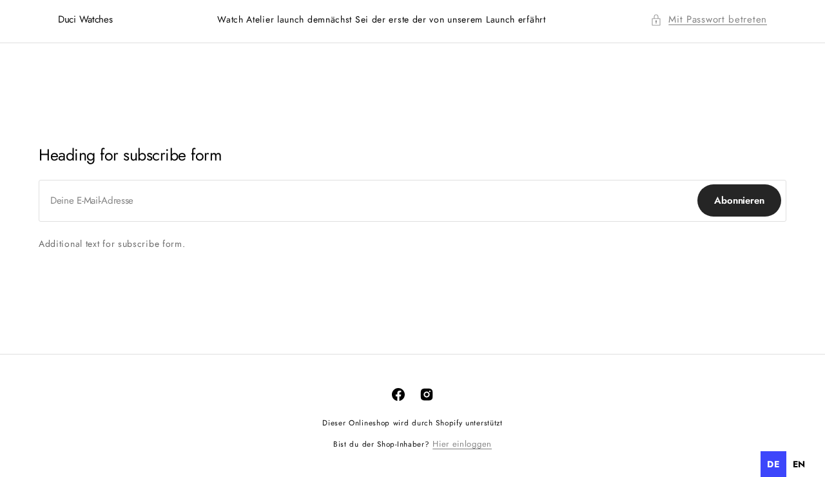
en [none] (799, 464)
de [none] (773, 464)
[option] (799, 464)
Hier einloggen (462, 444)
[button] (708, 19)
